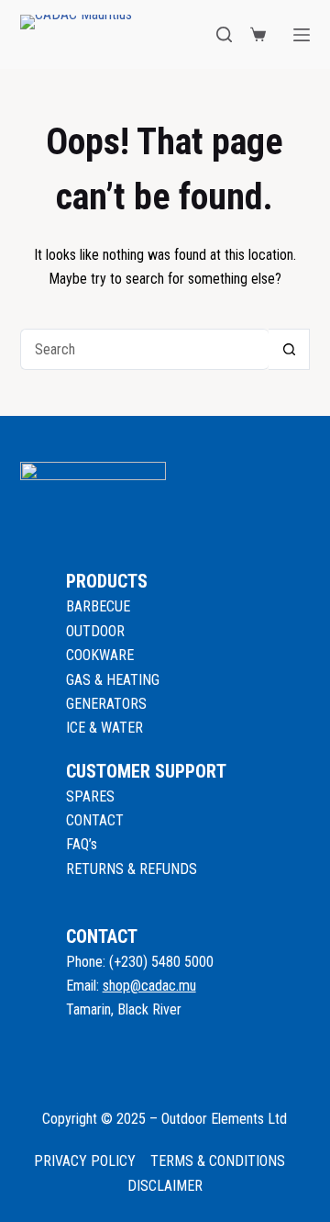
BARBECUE (98, 606)
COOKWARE (100, 655)
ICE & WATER (104, 727)
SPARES (90, 796)
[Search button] (289, 349)
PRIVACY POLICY (85, 1161)
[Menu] (301, 35)
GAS (80, 680)
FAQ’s (81, 844)
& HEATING (127, 680)
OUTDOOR (95, 631)
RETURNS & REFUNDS (131, 869)
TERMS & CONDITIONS (217, 1161)
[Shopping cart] (258, 34)
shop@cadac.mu (149, 985)
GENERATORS (106, 703)
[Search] (224, 34)
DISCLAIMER (165, 1185)
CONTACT (95, 820)
